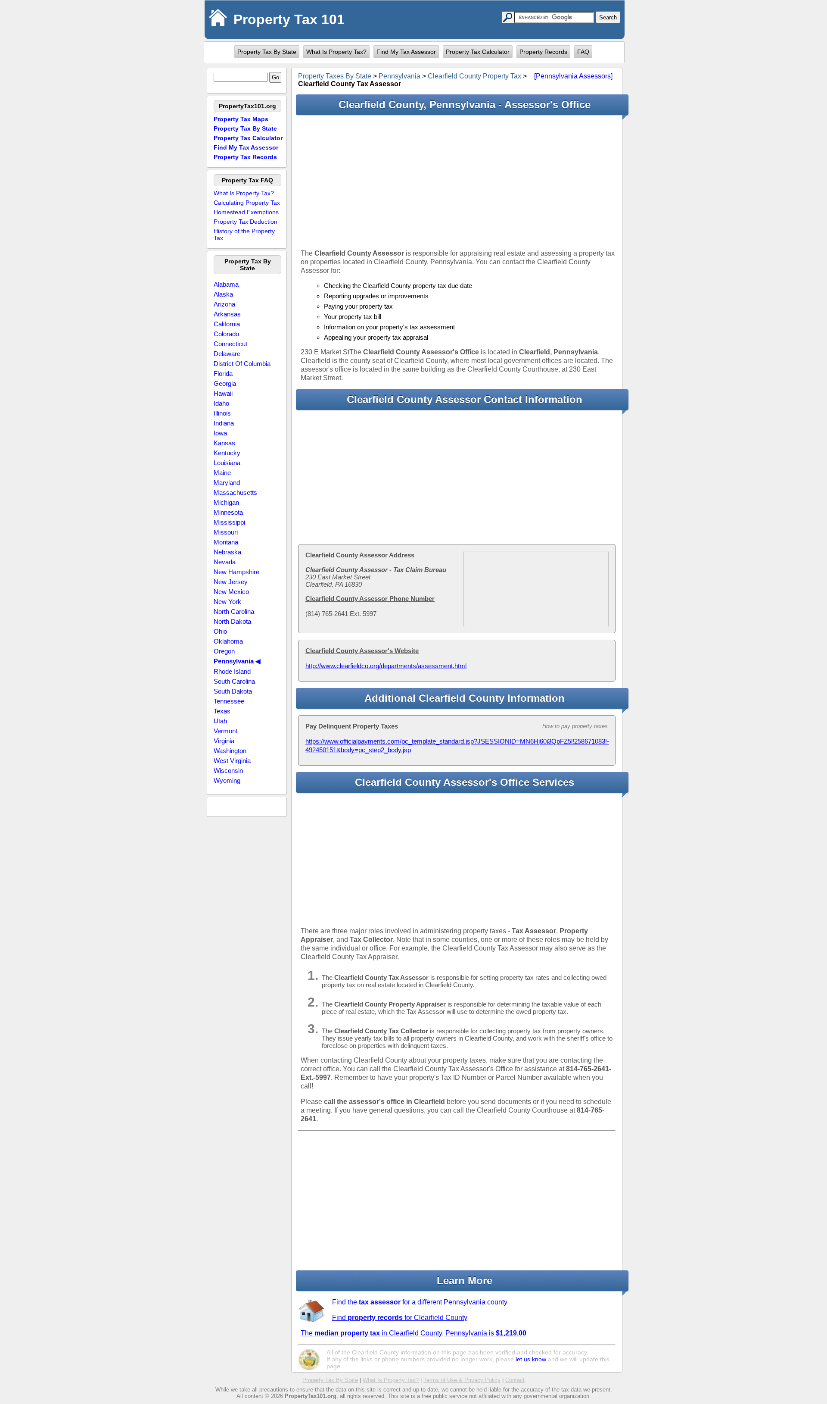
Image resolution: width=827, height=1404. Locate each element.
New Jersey (231, 581)
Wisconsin (228, 770)
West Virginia (232, 760)
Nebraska (227, 552)
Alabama (226, 284)
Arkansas (227, 314)
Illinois (222, 413)
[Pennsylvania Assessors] (573, 76)
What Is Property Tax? (336, 51)
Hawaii (223, 393)
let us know (531, 1359)
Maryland (227, 482)
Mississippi (229, 522)
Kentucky (227, 453)
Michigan (226, 502)
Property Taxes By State (334, 76)
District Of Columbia (242, 363)
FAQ (583, 51)
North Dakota (232, 621)
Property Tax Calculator (478, 51)
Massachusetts (235, 492)
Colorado (226, 334)
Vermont (225, 731)
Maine (222, 472)
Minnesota (228, 512)
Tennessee (229, 701)
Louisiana (227, 462)
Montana (226, 542)
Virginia (224, 740)
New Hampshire (236, 571)
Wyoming (227, 780)
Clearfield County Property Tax (474, 76)
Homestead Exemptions (246, 212)
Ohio (220, 631)
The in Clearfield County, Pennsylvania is (413, 1333)
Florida (223, 373)
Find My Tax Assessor (406, 51)
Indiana (224, 423)
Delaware (227, 353)
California (227, 324)
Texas (222, 711)
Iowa (220, 433)
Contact (515, 1380)
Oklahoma (228, 641)
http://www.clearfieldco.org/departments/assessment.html (385, 665)
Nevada (225, 562)
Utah (220, 721)
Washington (230, 750)
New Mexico (231, 591)
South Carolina (234, 681)
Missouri (226, 532)
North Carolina (234, 611)
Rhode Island (232, 671)
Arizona (224, 304)
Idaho (221, 403)
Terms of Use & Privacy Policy (462, 1380)
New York (227, 601)
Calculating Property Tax (247, 202)
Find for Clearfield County (399, 1317)
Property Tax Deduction (245, 221)
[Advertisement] (457, 182)
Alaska (223, 294)
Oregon (224, 651)
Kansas (224, 443)
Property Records (543, 51)
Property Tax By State (266, 51)
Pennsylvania (399, 76)
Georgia (225, 383)
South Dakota (233, 691)
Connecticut (230, 343)
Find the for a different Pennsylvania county (419, 1302)
